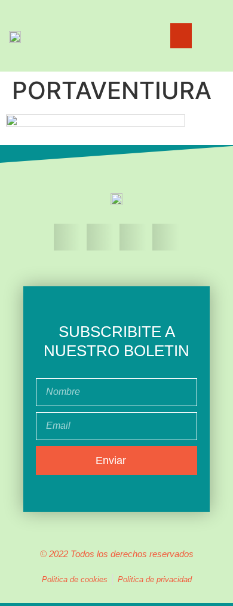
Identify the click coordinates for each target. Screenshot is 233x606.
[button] (181, 35)
